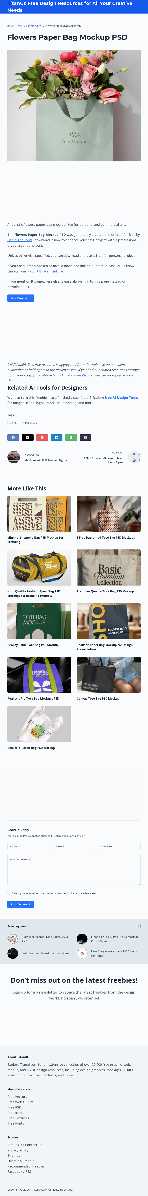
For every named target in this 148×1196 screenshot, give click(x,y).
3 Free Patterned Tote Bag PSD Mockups (106, 538)
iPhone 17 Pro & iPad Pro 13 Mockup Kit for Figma (114, 939)
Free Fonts (15, 1123)
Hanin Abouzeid (19, 240)
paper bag (30, 422)
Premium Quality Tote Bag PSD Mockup (105, 591)
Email (60, 846)
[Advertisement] (74, 191)
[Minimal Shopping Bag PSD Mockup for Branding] (39, 514)
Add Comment (20, 859)
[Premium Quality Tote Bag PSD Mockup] (109, 567)
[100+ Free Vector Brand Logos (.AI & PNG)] (12, 939)
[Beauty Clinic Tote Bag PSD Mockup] (39, 621)
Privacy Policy (17, 1150)
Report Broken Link (42, 271)
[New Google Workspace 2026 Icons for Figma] (82, 953)
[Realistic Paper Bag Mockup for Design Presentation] (109, 621)
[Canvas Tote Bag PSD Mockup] (109, 675)
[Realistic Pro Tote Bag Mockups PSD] (39, 675)
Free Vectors (17, 1096)
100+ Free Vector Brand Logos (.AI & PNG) (45, 939)
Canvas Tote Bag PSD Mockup (98, 698)
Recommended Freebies (26, 1166)
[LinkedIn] (56, 437)
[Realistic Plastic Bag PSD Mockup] (39, 724)
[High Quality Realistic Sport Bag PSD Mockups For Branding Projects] (39, 567)
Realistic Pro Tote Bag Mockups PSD (33, 698)
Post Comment (20, 904)
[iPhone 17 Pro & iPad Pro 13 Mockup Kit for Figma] (82, 939)
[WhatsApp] (71, 437)
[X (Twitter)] (28, 437)
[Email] (85, 437)
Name (15, 846)
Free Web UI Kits (20, 1102)
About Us (14, 1145)
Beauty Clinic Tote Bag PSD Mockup (33, 645)
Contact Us (33, 1145)
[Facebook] (13, 437)
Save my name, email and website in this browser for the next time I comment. (54, 893)
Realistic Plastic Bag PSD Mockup (31, 748)
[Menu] (139, 6)
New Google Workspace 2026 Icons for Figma (114, 953)
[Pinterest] (42, 437)
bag (13, 422)
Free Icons (15, 1112)
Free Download (20, 298)
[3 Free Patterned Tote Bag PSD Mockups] (109, 514)
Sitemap (13, 1155)
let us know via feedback (71, 375)
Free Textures (18, 1118)
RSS (28, 1171)
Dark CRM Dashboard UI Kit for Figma (45, 953)
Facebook (14, 1171)
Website (106, 846)
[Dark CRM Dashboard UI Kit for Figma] (12, 953)
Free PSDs (15, 1107)
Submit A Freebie (20, 1161)
